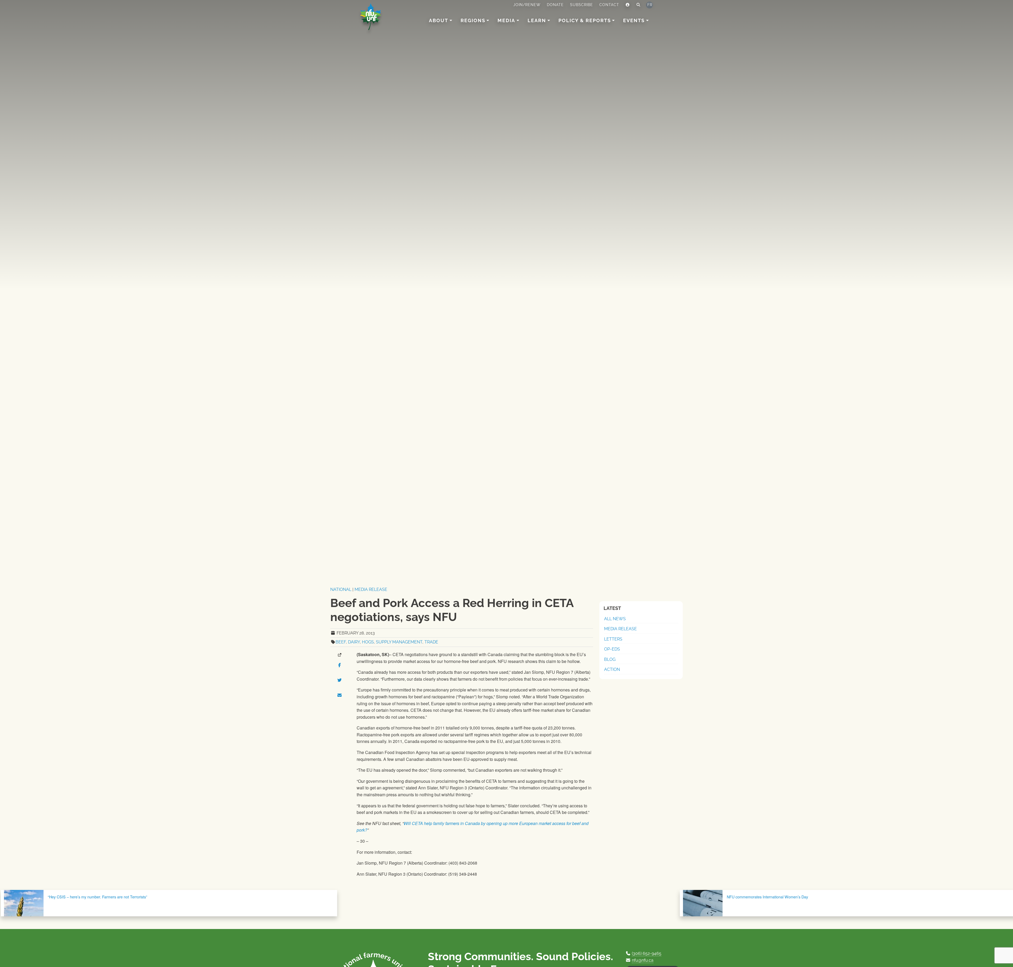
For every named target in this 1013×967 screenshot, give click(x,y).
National (340, 589)
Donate (555, 5)
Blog (609, 659)
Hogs (368, 641)
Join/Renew (527, 5)
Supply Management (399, 641)
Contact (609, 5)
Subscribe (581, 5)
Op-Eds (612, 649)
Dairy (354, 641)
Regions (473, 20)
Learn (537, 20)
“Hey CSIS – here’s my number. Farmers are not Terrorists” (97, 896)
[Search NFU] (638, 5)
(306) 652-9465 (646, 953)
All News (615, 618)
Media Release (371, 589)
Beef (341, 641)
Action (612, 669)
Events (634, 20)
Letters (613, 639)
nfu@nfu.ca (642, 960)
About (438, 20)
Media (506, 20)
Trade (431, 641)
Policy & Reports (584, 20)
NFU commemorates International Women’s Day (767, 896)
